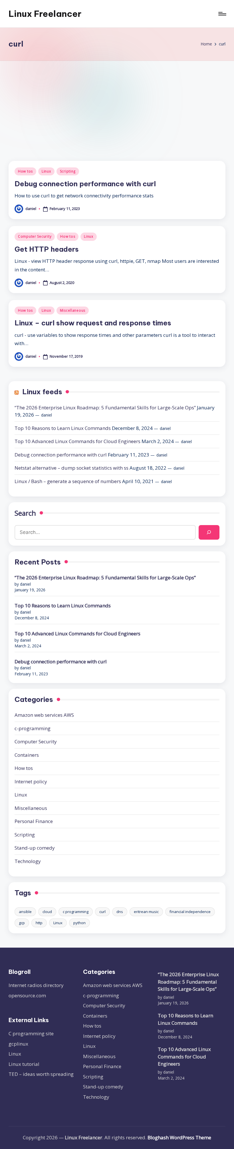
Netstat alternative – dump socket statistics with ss (71, 468)
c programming (75, 911)
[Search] (209, 532)
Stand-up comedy (35, 847)
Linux (46, 171)
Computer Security (34, 236)
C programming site (31, 1033)
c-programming (33, 728)
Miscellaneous (72, 310)
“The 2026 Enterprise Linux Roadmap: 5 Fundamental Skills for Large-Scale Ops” (105, 407)
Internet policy (31, 781)
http (39, 922)
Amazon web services (44, 715)
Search (25, 513)
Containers (27, 755)
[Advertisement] (117, 104)
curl (102, 911)
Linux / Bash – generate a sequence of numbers (68, 481)
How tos (25, 171)
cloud (47, 911)
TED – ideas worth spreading (41, 1074)
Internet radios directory (36, 985)
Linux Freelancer (45, 13)
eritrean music (146, 911)
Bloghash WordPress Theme (179, 1137)
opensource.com (27, 995)
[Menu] (221, 14)
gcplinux (18, 1043)
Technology (28, 861)
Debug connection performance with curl (85, 183)
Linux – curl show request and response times (93, 323)
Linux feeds (42, 391)
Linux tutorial (24, 1064)
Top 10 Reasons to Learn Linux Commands (63, 428)
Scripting (68, 171)
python (79, 922)
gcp (22, 922)
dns (119, 911)
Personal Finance (34, 821)
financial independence (190, 911)
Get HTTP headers (47, 249)
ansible (25, 911)
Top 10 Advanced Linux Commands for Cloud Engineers (77, 441)
